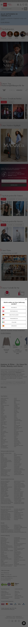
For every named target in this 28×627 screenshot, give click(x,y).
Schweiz (14, 307)
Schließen (26, 299)
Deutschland (14, 314)
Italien (14, 322)
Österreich (14, 311)
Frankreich (14, 318)
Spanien (14, 325)
